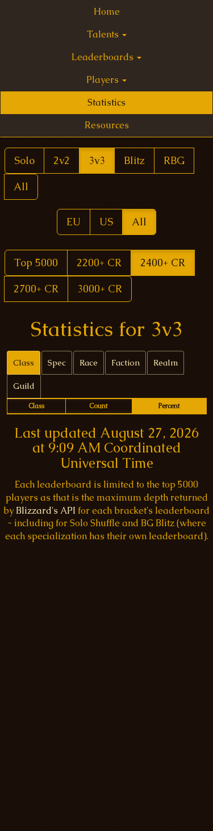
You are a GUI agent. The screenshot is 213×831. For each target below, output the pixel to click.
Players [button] (103, 80)
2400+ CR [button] (162, 262)
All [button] (21, 186)
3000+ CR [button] (99, 288)
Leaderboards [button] (104, 57)
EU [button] (73, 221)
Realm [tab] (165, 363)
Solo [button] (24, 160)
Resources (107, 125)
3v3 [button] (97, 160)
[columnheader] (36, 406)
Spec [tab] (57, 363)
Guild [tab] (24, 386)
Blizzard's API (46, 511)
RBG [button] (174, 160)
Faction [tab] (125, 363)
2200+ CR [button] (99, 262)
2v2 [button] (61, 160)
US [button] (106, 221)
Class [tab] (23, 363)
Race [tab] (89, 363)
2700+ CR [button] (36, 288)
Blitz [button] (134, 160)
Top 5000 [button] (36, 262)
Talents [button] (104, 34)
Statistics (106, 102)
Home (107, 12)
